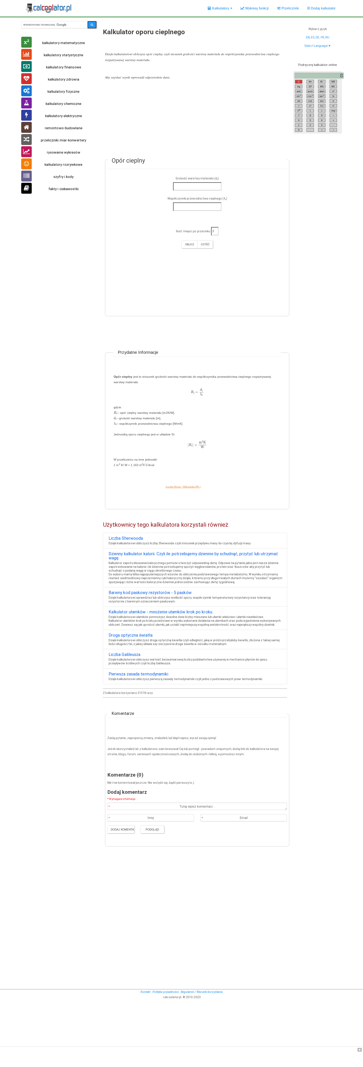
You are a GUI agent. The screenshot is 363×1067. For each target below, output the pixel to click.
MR (333, 81)
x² (310, 105)
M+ (310, 81)
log (298, 86)
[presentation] (197, 392)
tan (322, 96)
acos (310, 91)
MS (322, 86)
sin (299, 96)
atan (322, 91)
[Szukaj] (92, 25)
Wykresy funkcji (256, 8)
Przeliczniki (289, 8)
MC (333, 86)
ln (333, 96)
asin (299, 91)
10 (310, 86)
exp (333, 110)
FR (322, 37)
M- (321, 81)
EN (308, 37)
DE (317, 37)
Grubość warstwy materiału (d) (197, 179)
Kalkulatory (222, 10)
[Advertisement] (195, 116)
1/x (321, 105)
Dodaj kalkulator (323, 8)
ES (312, 37)
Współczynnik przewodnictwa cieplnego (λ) (197, 199)
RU (327, 37)
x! (333, 105)
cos (310, 96)
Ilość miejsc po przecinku (193, 231)
